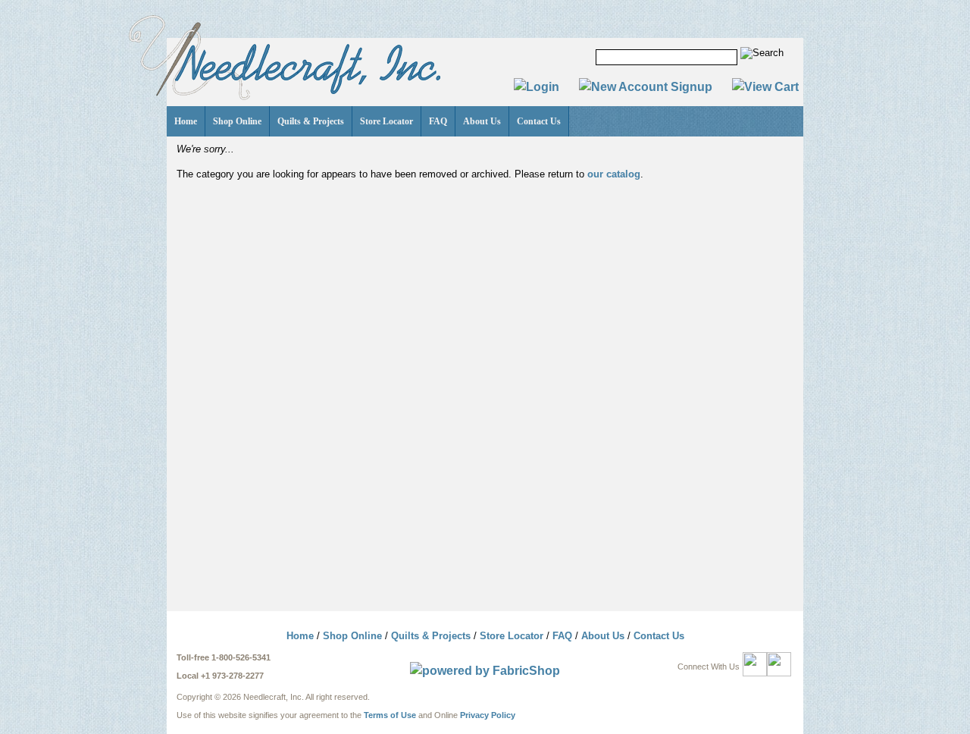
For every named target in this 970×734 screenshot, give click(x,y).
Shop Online (237, 121)
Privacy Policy (487, 715)
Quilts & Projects (310, 121)
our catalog (613, 174)
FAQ (438, 121)
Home (185, 121)
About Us (482, 121)
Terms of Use (390, 715)
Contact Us (539, 121)
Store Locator (386, 121)
